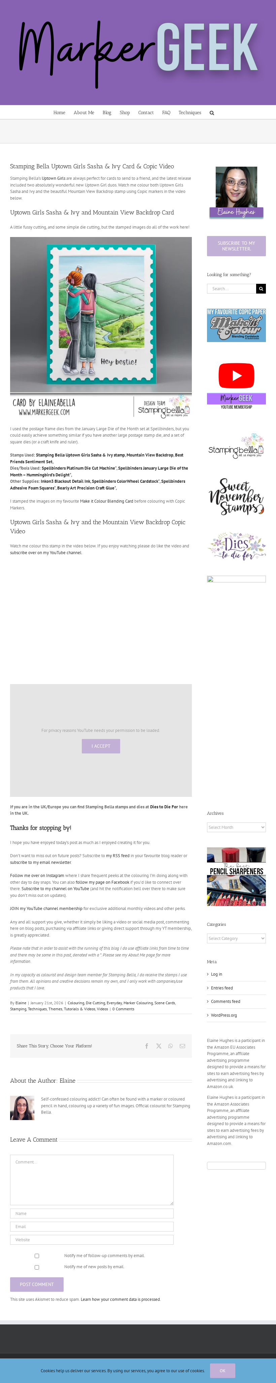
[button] (212, 112)
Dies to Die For (164, 807)
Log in (216, 974)
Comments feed (225, 1001)
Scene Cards (164, 1002)
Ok (223, 1371)
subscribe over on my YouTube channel (45, 552)
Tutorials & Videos (79, 1008)
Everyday (114, 1002)
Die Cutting (95, 1002)
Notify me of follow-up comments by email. (104, 1255)
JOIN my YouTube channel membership (46, 908)
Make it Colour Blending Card (106, 501)
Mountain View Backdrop (150, 455)
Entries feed (222, 988)
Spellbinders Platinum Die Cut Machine (78, 468)
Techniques (37, 1008)
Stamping (18, 1008)
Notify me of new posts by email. (94, 1267)
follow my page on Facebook (102, 882)
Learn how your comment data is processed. (121, 1299)
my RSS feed (118, 855)
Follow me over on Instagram (37, 875)
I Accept (101, 746)
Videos (102, 1008)
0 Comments (123, 1008)
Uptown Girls (53, 178)
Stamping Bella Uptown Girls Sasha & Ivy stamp (80, 455)
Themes (55, 1008)
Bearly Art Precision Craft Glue (85, 488)
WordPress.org (224, 1015)
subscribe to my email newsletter (40, 862)
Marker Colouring (138, 1002)
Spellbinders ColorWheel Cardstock (125, 481)
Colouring (76, 1002)
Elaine (20, 1002)
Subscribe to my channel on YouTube (55, 888)
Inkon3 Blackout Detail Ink (65, 481)
